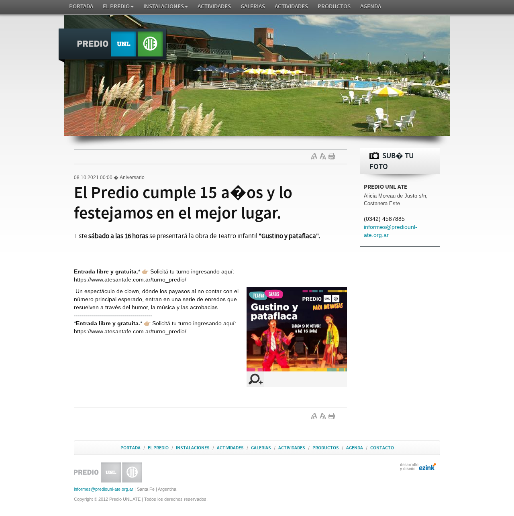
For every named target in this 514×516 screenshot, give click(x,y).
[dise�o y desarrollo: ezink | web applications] (418, 466)
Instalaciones (163, 6)
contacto (382, 448)
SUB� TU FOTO (391, 161)
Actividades (214, 6)
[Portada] (112, 46)
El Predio (116, 6)
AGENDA (370, 6)
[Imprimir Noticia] (332, 156)
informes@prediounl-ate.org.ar (103, 489)
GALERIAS (253, 6)
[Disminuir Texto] (324, 156)
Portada (81, 6)
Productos (334, 6)
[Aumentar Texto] (315, 156)
